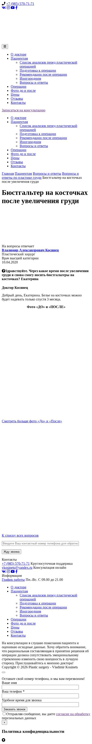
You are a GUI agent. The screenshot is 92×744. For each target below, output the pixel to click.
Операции (18, 86)
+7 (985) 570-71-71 (20, 4)
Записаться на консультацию (23, 110)
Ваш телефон (13, 691)
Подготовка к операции (38, 70)
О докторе (18, 54)
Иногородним (30, 78)
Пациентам (19, 58)
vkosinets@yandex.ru (17, 567)
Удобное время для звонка (22, 700)
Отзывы (17, 98)
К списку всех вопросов (20, 535)
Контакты (18, 102)
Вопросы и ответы (34, 82)
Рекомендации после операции (43, 74)
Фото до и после (23, 90)
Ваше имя (9, 683)
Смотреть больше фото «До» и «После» (32, 421)
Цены (15, 94)
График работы (13, 579)
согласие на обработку (73, 714)
